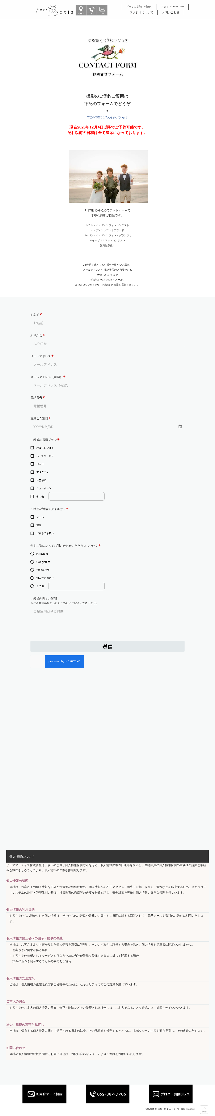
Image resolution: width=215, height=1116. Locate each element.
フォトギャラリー (172, 6)
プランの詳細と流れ (139, 6)
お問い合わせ (171, 12)
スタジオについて (141, 12)
